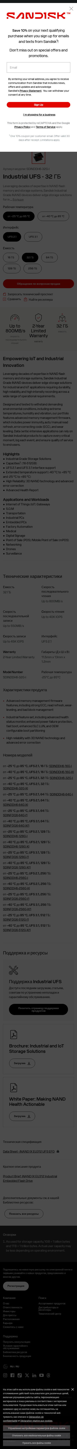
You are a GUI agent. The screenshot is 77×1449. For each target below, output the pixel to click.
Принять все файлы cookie (36, 1442)
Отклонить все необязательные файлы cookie (36, 1435)
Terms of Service (46, 127)
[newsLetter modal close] (71, 9)
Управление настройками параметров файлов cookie (36, 1428)
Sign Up (38, 104)
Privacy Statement (30, 90)
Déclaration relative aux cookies (36, 1420)
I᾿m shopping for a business (39, 114)
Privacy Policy (22, 127)
